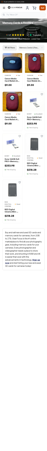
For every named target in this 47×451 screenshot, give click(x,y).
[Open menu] (4, 8)
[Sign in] (27, 7)
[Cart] (34, 7)
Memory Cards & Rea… (29, 47)
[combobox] (23, 14)
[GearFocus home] (15, 8)
